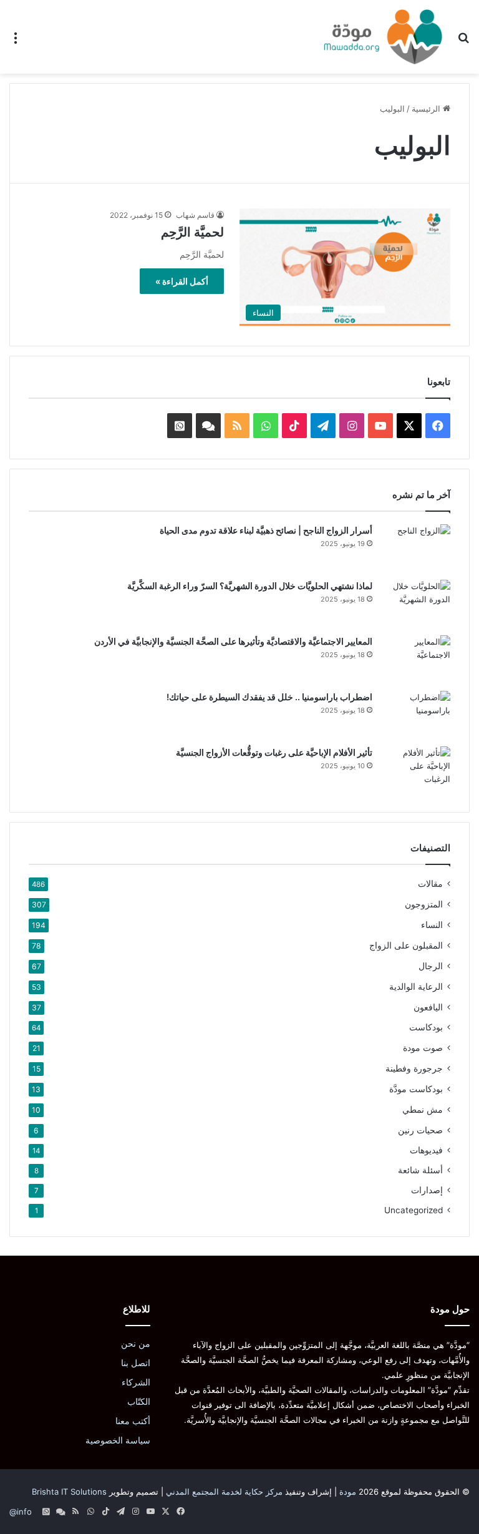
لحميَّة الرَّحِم (192, 232)
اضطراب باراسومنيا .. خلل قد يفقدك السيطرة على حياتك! (269, 696)
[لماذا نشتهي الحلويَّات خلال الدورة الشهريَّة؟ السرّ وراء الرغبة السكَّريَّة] (416, 603)
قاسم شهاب (195, 215)
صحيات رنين (420, 1130)
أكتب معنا (132, 1421)
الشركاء (136, 1382)
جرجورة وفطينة (414, 1068)
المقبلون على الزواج (406, 945)
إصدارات (427, 1190)
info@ (20, 1512)
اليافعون (428, 1007)
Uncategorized (413, 1210)
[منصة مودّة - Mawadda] (383, 37)
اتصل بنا (135, 1363)
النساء (432, 924)
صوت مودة (423, 1047)
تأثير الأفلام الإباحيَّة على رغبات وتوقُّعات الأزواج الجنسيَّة (274, 752)
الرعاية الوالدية (416, 986)
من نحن (135, 1344)
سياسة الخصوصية (117, 1440)
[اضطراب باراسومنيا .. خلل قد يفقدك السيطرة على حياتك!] (416, 714)
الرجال (431, 965)
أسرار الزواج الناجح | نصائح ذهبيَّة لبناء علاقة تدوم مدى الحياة (266, 530)
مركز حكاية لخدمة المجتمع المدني (224, 1492)
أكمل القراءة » (181, 281)
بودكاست (426, 1027)
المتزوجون (424, 904)
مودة (347, 1492)
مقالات (430, 884)
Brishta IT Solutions (69, 1492)
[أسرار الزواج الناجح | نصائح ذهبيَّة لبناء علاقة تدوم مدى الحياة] (416, 547)
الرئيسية (427, 109)
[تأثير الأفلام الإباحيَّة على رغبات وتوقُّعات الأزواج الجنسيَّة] (416, 769)
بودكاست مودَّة (416, 1088)
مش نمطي (422, 1109)
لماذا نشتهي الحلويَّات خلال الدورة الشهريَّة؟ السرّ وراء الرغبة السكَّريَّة (249, 585)
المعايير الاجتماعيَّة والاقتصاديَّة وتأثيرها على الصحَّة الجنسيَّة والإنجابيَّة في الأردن (233, 641)
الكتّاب (138, 1402)
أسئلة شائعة (420, 1170)
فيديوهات (426, 1150)
